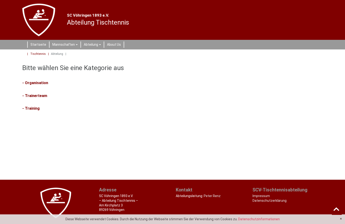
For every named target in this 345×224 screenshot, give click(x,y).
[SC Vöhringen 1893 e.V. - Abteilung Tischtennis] (41, 20)
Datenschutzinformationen (259, 219)
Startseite (38, 44)
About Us (114, 44)
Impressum (261, 196)
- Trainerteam (34, 95)
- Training (31, 108)
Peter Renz (212, 196)
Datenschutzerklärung (270, 200)
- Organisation (35, 82)
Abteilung (93, 45)
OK (341, 218)
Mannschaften (65, 45)
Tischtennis (38, 54)
